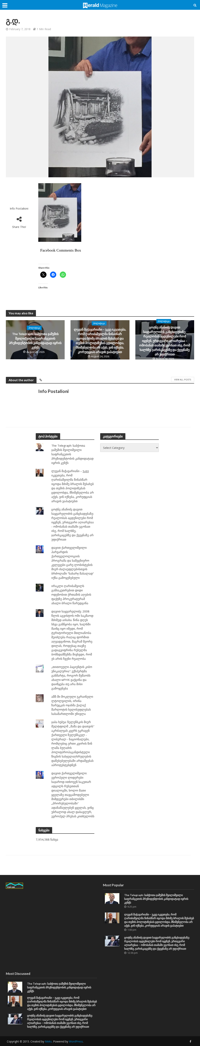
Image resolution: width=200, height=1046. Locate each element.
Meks (48, 1041)
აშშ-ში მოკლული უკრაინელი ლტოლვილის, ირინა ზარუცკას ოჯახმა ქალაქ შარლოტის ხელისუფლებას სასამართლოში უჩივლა (72, 705)
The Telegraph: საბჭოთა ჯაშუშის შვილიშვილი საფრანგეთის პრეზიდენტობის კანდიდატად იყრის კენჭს (35, 340)
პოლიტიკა (34, 327)
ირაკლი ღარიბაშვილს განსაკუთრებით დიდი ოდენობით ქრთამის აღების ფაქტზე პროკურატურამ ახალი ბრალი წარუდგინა (71, 594)
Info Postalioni (19, 208)
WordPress (76, 1041)
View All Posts (182, 379)
